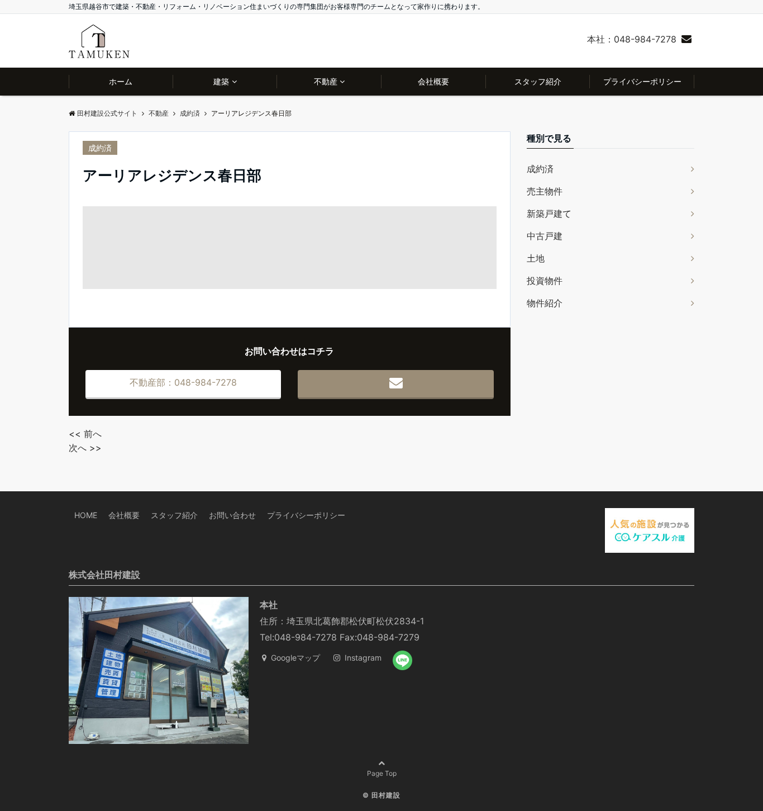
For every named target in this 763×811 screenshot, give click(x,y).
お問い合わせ (232, 515)
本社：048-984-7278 (631, 39)
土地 (536, 258)
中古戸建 (544, 235)
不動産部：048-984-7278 (183, 382)
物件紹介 (544, 303)
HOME (85, 515)
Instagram (362, 657)
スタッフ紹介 (537, 81)
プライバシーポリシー (642, 81)
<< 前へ (85, 433)
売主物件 (544, 191)
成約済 (100, 148)
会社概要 (433, 81)
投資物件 (544, 280)
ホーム (120, 81)
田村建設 (385, 795)
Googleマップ (294, 657)
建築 (221, 81)
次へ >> (85, 447)
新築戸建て (549, 213)
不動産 (325, 81)
